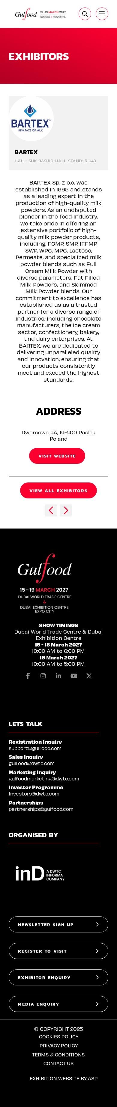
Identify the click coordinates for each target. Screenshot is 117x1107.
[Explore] (102, 14)
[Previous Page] (51, 510)
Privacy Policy (59, 1045)
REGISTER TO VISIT (42, 950)
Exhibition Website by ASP (64, 1078)
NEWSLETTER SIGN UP (46, 924)
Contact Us (59, 1063)
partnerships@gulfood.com (41, 809)
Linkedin (58, 676)
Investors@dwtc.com (34, 793)
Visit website (57, 455)
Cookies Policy (58, 1036)
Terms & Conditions (58, 1054)
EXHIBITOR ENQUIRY (44, 977)
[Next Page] (66, 510)
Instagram (43, 676)
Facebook (28, 676)
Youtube (74, 676)
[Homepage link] (41, 14)
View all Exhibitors (58, 490)
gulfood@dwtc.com (32, 763)
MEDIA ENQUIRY (39, 1003)
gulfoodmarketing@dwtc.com (44, 778)
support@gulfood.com (35, 748)
